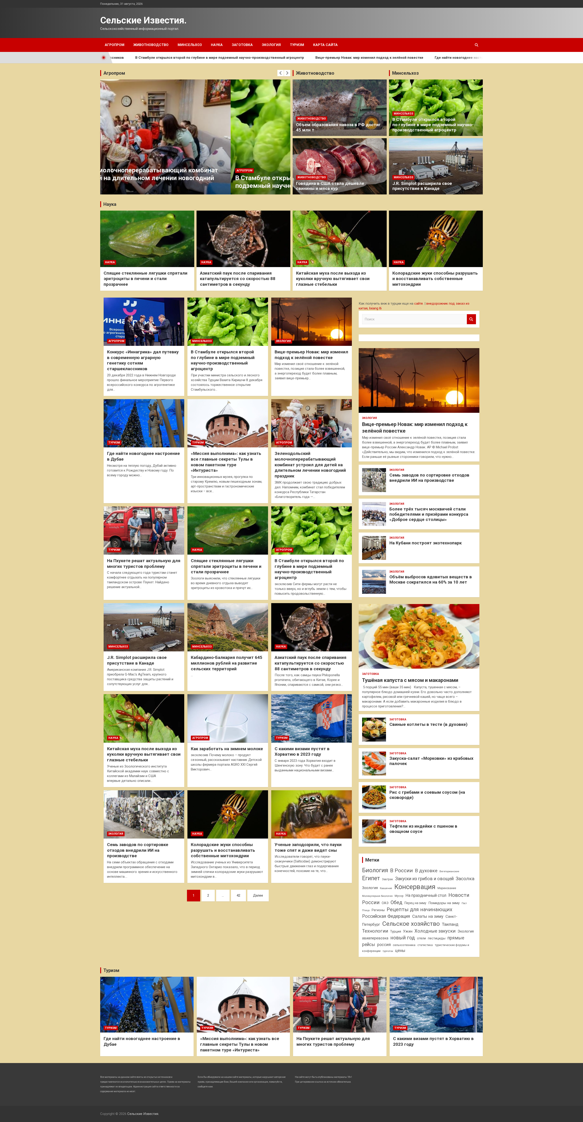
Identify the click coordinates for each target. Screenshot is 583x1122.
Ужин (407, 931)
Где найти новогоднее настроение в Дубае (401, 58)
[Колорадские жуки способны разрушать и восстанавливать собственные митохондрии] (227, 814)
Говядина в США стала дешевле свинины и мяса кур (330, 186)
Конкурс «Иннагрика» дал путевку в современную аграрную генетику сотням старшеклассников (143, 360)
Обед (396, 902)
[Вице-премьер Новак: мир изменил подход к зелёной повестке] (311, 321)
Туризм (297, 45)
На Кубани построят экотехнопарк (425, 543)
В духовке (426, 870)
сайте (418, 303)
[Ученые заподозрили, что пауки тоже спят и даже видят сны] (311, 814)
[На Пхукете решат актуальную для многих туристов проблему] (143, 530)
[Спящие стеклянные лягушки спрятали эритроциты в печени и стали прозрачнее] (227, 530)
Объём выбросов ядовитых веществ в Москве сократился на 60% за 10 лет (430, 579)
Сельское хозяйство (411, 923)
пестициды (436, 938)
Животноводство (151, 45)
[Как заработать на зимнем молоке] (227, 718)
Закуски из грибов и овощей (424, 878)
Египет (371, 878)
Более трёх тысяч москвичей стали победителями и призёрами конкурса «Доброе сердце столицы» (428, 514)
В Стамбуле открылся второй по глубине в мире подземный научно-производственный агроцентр (149, 58)
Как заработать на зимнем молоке (227, 748)
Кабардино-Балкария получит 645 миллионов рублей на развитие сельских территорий (226, 663)
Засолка (465, 878)
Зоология (370, 888)
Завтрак (387, 879)
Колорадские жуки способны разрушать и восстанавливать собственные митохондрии (435, 278)
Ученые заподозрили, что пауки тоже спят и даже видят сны (308, 847)
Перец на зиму (415, 903)
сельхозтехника (404, 945)
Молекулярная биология (377, 896)
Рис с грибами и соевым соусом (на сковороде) (427, 795)
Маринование (446, 888)
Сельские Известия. (143, 20)
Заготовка (242, 45)
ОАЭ (385, 903)
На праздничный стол (426, 895)
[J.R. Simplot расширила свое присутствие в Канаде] (143, 627)
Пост (464, 903)
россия (384, 944)
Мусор (399, 896)
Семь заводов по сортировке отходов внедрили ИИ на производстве (137, 850)
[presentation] (280, 73)
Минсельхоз (190, 45)
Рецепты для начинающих (419, 909)
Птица (366, 910)
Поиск (471, 319)
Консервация (414, 887)
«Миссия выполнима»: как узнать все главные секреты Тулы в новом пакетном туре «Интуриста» (226, 462)
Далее (258, 895)
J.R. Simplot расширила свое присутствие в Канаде (422, 186)
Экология (271, 45)
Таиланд (450, 924)
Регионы (378, 910)
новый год (402, 938)
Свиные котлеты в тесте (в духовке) (428, 724)
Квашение (386, 888)
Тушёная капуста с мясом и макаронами (410, 680)
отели (421, 938)
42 (238, 895)
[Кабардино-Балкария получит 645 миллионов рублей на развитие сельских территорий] (227, 627)
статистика (425, 945)
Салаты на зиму (427, 916)
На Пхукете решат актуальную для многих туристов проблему (143, 563)
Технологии (375, 931)
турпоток (388, 951)
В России (401, 870)
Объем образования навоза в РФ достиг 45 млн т (338, 127)
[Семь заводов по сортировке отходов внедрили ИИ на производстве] (143, 814)
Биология (375, 870)
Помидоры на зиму (444, 903)
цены (400, 950)
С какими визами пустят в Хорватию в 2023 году (302, 751)
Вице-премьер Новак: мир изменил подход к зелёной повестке (299, 58)
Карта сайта (325, 45)
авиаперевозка (375, 938)
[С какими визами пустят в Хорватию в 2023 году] (311, 718)
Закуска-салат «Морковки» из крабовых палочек (431, 761)
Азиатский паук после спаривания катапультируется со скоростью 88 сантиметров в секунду (237, 278)
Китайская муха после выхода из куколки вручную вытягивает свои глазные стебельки (333, 278)
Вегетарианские (449, 871)
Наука (217, 45)
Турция (395, 931)
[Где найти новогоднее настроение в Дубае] (143, 423)
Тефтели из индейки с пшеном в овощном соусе (423, 829)
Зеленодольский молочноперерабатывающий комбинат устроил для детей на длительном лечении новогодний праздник (310, 465)
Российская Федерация (386, 916)
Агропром (114, 45)
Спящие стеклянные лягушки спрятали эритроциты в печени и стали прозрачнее (145, 278)
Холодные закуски (434, 931)
